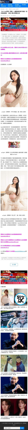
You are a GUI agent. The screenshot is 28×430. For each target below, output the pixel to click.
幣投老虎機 (3, 6)
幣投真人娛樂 (18, 6)
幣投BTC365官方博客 (9, 423)
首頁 (2, 4)
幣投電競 (24, 4)
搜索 (22, 428)
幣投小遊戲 (10, 6)
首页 (7, 9)
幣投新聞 (10, 4)
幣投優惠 (17, 4)
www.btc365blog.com (20, 251)
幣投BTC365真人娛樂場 (13, 9)
